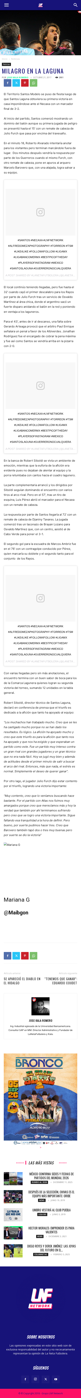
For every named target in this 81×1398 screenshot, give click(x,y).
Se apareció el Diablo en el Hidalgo (22, 981)
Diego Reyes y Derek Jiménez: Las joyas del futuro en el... (51, 1248)
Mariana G (17, 899)
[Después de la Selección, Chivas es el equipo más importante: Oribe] (13, 1196)
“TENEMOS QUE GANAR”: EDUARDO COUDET (60, 981)
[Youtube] (56, 1379)
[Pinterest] (25, 83)
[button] (6, 5)
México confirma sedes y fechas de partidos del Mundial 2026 (51, 1176)
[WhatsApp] (33, 83)
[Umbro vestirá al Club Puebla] (13, 1214)
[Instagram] (35, 1379)
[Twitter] (16, 83)
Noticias (15, 59)
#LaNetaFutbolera (45, 275)
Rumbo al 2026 (39, 1182)
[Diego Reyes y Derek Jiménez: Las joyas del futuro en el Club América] (13, 1250)
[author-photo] (40, 1015)
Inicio (5, 59)
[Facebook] (7, 83)
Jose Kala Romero (17, 77)
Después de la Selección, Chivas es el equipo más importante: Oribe (51, 1194)
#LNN (39, 1236)
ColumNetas (40, 1254)
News (41, 1200)
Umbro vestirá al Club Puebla (51, 1210)
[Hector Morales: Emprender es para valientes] (13, 1232)
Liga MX (42, 1214)
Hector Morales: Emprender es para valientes (51, 1230)
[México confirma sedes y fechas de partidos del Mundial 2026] (13, 1178)
